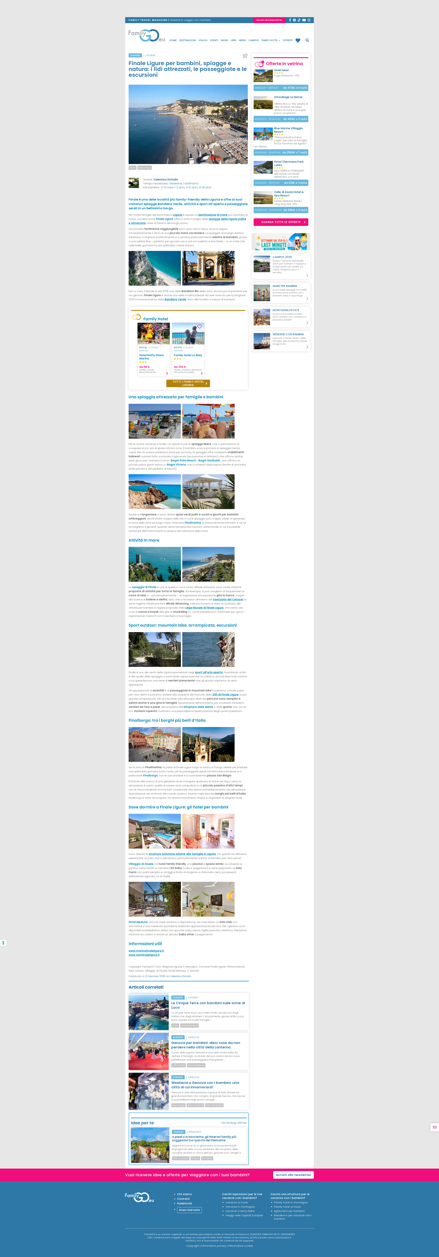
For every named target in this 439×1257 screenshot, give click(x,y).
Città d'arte (178, 1065)
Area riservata (189, 1210)
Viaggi (203, 40)
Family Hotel (269, 40)
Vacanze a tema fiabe (240, 1211)
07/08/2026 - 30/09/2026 (268, 210)
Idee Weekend (189, 1025)
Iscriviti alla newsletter (293, 1175)
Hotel (143, 347)
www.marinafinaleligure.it (146, 951)
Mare (132, 167)
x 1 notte (295, 183)
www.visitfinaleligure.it (144, 955)
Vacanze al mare (237, 1202)
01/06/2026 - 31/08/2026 (267, 119)
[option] (153, 349)
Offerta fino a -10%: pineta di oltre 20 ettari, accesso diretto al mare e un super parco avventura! (291, 108)
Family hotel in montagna (291, 1202)
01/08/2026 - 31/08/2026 (267, 152)
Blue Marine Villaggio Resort (288, 130)
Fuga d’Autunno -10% (286, 75)
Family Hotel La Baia (188, 355)
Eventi (214, 40)
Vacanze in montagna (240, 1206)
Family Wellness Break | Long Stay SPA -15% (288, 202)
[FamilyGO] (147, 36)
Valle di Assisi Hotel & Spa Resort (289, 193)
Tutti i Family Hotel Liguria (188, 383)
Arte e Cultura (195, 1105)
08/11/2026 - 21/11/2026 (266, 87)
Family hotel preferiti (299, 40)
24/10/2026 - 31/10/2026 (267, 182)
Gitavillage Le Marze (288, 97)
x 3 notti (295, 88)
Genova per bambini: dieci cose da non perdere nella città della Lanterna (205, 1045)
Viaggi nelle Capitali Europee (244, 1215)
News (242, 40)
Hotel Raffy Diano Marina (151, 356)
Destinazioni (187, 40)
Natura (195, 1158)
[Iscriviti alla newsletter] (434, 1127)
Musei (224, 40)
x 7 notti (294, 152)
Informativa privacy (214, 1246)
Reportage (145, 167)
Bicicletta (207, 1158)
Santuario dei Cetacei (228, 599)
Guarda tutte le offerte (281, 222)
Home (173, 40)
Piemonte (195, 1132)
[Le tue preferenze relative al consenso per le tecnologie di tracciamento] (3, 943)
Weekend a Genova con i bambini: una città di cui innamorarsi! (205, 1085)
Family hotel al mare (287, 1206)
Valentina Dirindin (165, 180)
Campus (253, 40)
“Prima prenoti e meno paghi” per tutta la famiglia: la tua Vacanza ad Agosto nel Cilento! (280, 142)
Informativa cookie (240, 1246)
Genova (193, 1037)
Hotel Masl (281, 70)
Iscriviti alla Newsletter (269, 20)
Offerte (288, 40)
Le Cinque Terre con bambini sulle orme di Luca (208, 1005)
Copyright (192, 1246)
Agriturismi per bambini (289, 1211)
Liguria (150, 55)
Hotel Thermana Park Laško (289, 163)
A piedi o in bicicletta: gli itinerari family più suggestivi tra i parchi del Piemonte (204, 1138)
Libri (233, 40)
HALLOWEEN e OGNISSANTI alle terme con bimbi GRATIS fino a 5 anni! (289, 174)
